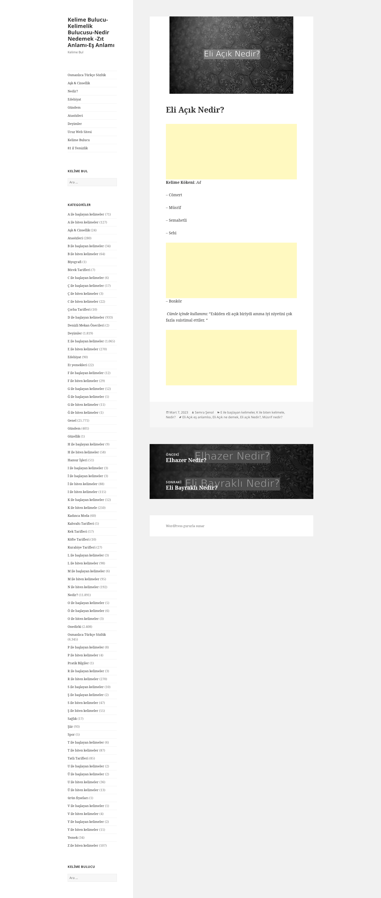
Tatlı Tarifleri (78, 758)
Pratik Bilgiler (78, 663)
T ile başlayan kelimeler (86, 742)
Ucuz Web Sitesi (80, 132)
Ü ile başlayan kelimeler (86, 774)
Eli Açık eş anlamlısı (196, 417)
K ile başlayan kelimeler (86, 500)
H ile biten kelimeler (83, 452)
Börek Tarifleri (79, 270)
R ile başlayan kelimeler (86, 671)
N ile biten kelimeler (83, 587)
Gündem (74, 107)
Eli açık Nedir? (250, 417)
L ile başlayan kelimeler (86, 555)
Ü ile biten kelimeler (83, 790)
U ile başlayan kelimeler (86, 766)
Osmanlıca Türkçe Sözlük (87, 75)
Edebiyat (74, 99)
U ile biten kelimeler (83, 782)
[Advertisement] (231, 151)
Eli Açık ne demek (226, 417)
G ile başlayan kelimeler (86, 389)
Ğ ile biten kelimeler (83, 412)
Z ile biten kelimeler (83, 845)
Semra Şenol (204, 412)
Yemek (73, 837)
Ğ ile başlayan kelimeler (86, 396)
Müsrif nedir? (272, 417)
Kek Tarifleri (77, 531)
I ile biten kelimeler (83, 492)
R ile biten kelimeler (83, 679)
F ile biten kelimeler (83, 381)
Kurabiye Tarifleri (81, 547)
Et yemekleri (77, 365)
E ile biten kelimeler (83, 349)
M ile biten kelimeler (83, 579)
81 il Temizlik (78, 148)
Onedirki (74, 626)
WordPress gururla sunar (185, 526)
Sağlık (72, 718)
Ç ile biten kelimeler (83, 293)
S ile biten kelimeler (83, 703)
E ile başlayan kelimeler (86, 341)
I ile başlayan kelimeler (85, 468)
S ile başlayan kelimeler (86, 687)
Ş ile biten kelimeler (83, 710)
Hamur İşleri (77, 460)
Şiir (70, 726)
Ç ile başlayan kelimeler (86, 285)
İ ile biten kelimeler (83, 484)
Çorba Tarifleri (79, 309)
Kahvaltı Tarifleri (81, 523)
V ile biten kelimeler (83, 814)
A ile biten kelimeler (83, 222)
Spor (71, 734)
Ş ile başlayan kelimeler (86, 695)
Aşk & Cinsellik (79, 83)
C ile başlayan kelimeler (86, 278)
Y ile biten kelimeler (83, 829)
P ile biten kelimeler (83, 655)
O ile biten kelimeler (83, 619)
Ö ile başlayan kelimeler (86, 611)
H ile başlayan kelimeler (86, 444)
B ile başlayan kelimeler (86, 246)
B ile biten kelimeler (83, 254)
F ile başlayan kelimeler (86, 373)
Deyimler (75, 124)
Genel (72, 420)
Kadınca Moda (78, 515)
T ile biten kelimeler (83, 750)
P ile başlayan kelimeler (86, 647)
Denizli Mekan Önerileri (86, 325)
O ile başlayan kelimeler (86, 603)
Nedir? (73, 91)
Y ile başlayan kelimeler (86, 821)
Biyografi (75, 262)
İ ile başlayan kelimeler (85, 476)
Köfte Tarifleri (78, 539)
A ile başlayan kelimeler (86, 214)
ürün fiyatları (78, 798)
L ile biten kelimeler (83, 563)
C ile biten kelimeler (83, 301)
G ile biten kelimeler (83, 404)
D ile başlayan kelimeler (86, 317)
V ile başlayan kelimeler (86, 806)
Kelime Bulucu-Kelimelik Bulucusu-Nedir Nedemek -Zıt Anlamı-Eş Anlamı (91, 32)
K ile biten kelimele (82, 507)
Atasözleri (75, 115)
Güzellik (74, 436)
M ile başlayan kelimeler (86, 571)
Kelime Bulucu (79, 140)
